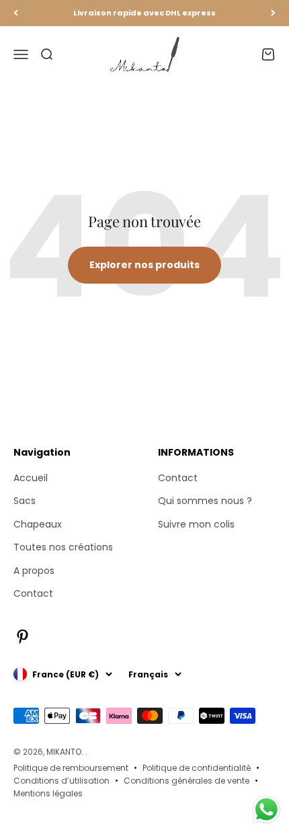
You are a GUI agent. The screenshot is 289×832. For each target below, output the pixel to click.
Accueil (30, 478)
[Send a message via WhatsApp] (266, 809)
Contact (33, 593)
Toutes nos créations (63, 547)
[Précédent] (15, 13)
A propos (33, 570)
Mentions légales (48, 793)
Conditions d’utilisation (61, 780)
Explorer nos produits (144, 265)
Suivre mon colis (196, 524)
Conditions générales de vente (186, 780)
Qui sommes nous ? (205, 500)
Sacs (24, 500)
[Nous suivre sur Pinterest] (22, 637)
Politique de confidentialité (196, 768)
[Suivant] (273, 13)
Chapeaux (37, 524)
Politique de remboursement (70, 768)
